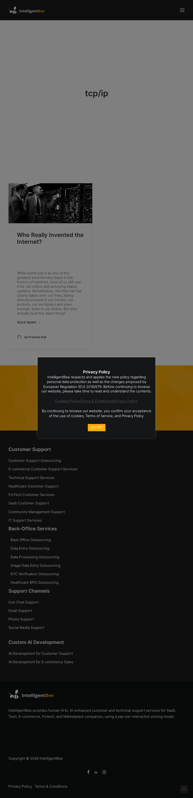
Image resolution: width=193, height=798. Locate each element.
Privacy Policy (125, 401)
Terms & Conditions (96, 401)
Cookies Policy (67, 401)
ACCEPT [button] (97, 427)
